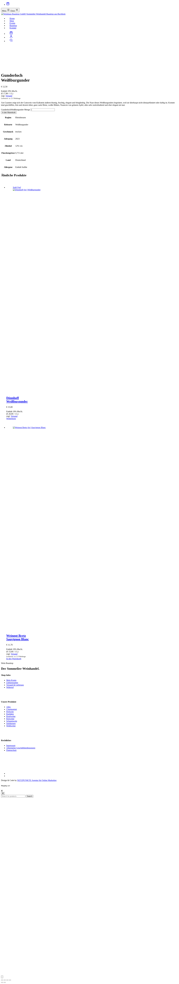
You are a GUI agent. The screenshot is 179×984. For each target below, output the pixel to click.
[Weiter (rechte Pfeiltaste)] (5, 982)
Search (29, 796)
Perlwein (10, 712)
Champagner (11, 709)
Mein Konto (11, 680)
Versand (9, 96)
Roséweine (10, 716)
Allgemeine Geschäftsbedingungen (20, 748)
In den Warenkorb (8, 112)
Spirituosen (11, 723)
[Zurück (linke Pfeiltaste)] (2, 982)
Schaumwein (11, 721)
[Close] (2, 791)
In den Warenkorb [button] (13, 659)
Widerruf (10, 687)
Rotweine (10, 719)
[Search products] (11, 41)
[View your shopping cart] (7, 4)
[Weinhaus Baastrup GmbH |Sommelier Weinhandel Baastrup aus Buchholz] (33, 14)
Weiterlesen (11, 418)
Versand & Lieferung (15, 685)
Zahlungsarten (12, 682)
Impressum (10, 745)
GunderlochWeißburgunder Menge (15, 110)
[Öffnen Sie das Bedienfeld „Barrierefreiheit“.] (2, 976)
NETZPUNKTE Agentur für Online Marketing (36, 780)
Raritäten (10, 714)
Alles (8, 707)
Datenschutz (11, 750)
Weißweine (11, 726)
